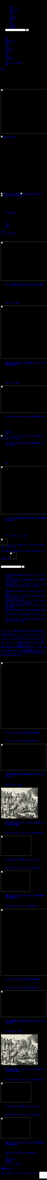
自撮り (21, 653)
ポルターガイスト (36, 639)
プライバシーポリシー (14, 1164)
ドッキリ (4, 639)
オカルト (8, 56)
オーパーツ (10, 636)
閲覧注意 (4, 655)
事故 (37, 642)
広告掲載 (8, 1161)
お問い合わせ (10, 1159)
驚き (7, 38)
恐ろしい (8, 43)
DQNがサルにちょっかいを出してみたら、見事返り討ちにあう (25, 416)
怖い (7, 52)
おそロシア (9, 631)
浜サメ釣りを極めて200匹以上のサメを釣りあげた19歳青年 (24, 284)
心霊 (18, 650)
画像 (12, 653)
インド (35, 634)
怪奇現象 (8, 50)
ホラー (23, 639)
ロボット (14, 642)
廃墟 (11, 650)
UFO (7, 54)
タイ (34, 636)
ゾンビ (28, 636)
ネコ (10, 639)
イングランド (25, 634)
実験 (40, 647)
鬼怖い (18, 655)
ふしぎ (7, 47)
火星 (6, 653)
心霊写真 (30, 650)
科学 (16, 653)
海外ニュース (10, 40)
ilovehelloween (11, 212)
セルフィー (20, 636)
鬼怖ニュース (7, 1168)
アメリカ (34, 630)
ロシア (5, 642)
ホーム (7, 1157)
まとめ (20, 630)
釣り (44, 653)
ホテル (16, 639)
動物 (7, 45)
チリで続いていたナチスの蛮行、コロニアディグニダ (22, 859)
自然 (28, 653)
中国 (22, 642)
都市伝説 (8, 59)
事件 (30, 642)
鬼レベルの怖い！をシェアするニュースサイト (19, 1173)
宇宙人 (35, 647)
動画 (11, 233)
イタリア (16, 634)
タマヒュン (41, 636)
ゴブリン (4, 233)
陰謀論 (10, 655)
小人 (15, 233)
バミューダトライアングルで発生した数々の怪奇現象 (22, 732)
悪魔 (41, 650)
